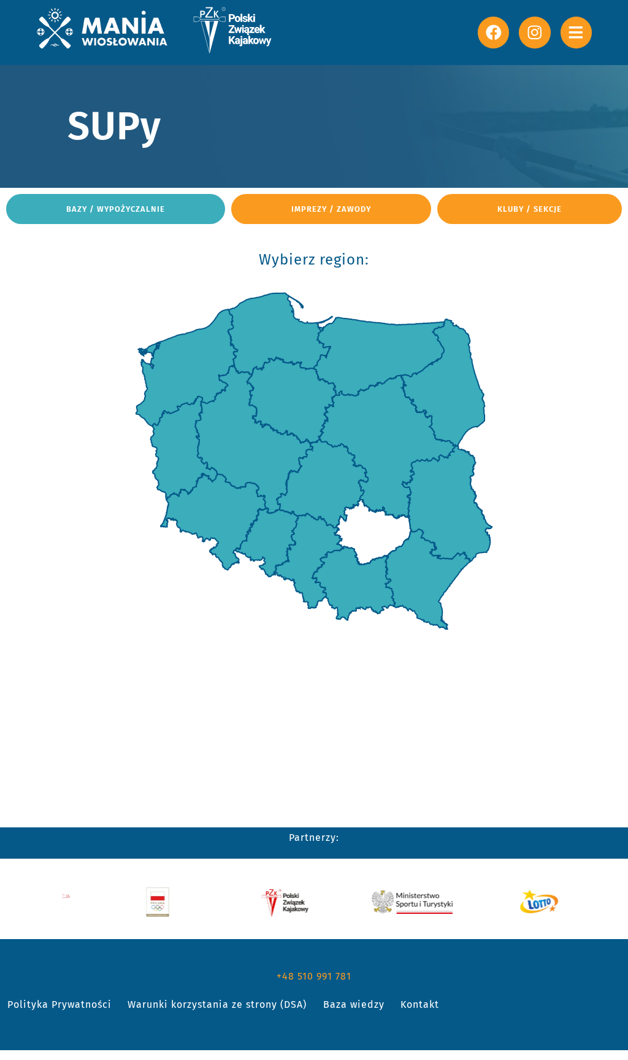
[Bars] (576, 32)
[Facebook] (493, 32)
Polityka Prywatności (59, 1004)
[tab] (115, 209)
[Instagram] (534, 32)
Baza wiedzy (354, 1004)
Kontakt (419, 1004)
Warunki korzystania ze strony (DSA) (217, 1004)
